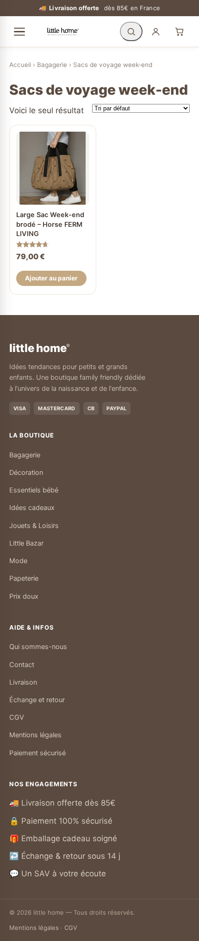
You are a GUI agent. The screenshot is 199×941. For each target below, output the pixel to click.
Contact (21, 665)
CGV (16, 717)
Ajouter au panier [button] (51, 278)
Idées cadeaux (32, 508)
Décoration (26, 472)
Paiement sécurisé (37, 753)
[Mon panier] (179, 31)
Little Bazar (26, 543)
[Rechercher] (131, 31)
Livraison (23, 682)
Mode (18, 561)
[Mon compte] (155, 31)
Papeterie (23, 578)
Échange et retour (37, 700)
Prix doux (23, 596)
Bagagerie (52, 64)
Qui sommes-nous (38, 647)
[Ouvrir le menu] (19, 32)
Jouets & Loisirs (34, 526)
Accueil (20, 64)
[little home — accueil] (63, 31)
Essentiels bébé (33, 490)
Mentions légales (35, 735)
